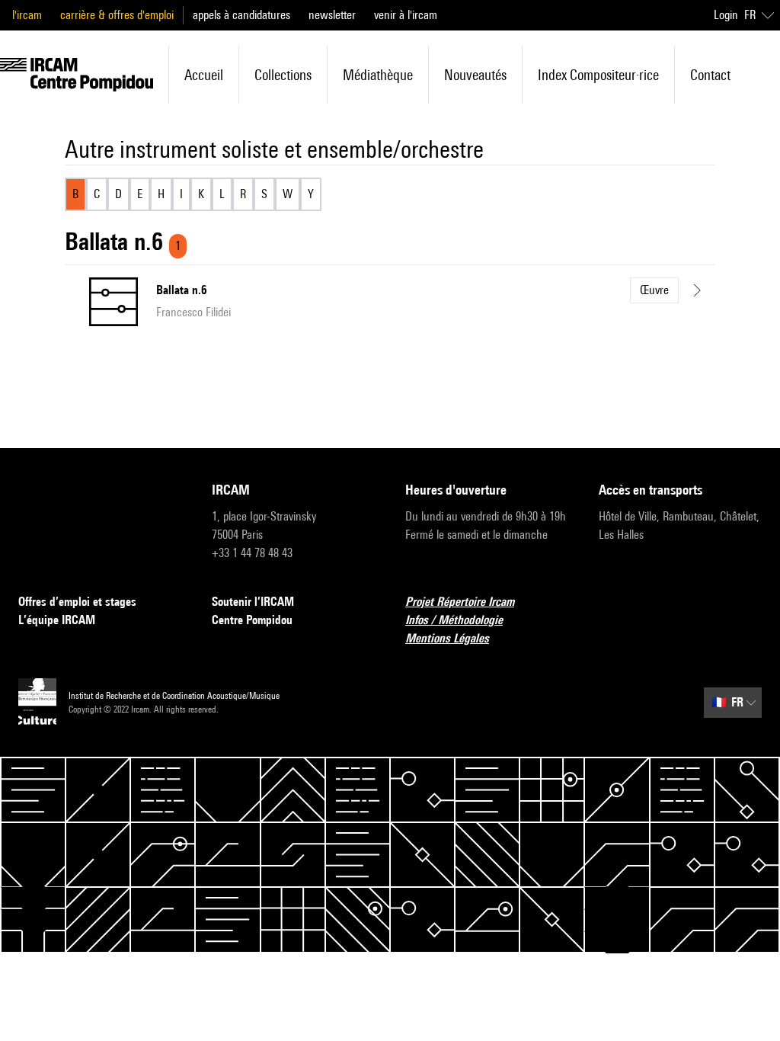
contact (710, 74)
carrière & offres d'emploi (117, 15)
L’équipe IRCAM (56, 620)
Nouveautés (475, 74)
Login (726, 15)
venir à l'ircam (405, 15)
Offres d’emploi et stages (77, 601)
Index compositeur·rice (598, 74)
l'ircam (27, 15)
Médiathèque (378, 74)
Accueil (203, 74)
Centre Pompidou (252, 620)
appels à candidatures (241, 15)
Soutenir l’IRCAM (253, 601)
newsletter (332, 15)
